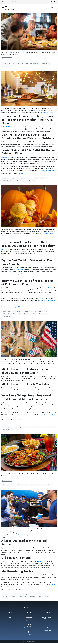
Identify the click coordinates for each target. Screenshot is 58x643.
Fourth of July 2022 (7, 427)
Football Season (16, 594)
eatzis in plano (16, 311)
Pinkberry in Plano (32, 313)
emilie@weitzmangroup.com (29, 627)
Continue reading (7, 59)
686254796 (20, 419)
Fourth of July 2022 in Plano (20, 427)
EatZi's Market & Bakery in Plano (10, 178)
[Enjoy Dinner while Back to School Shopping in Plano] (29, 31)
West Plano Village (7, 66)
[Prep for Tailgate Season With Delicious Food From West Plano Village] (29, 508)
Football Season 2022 (27, 311)
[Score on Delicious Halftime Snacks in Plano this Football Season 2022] (29, 206)
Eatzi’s (23, 548)
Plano (46, 363)
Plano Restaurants (11, 7)
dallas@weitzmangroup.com (10, 620)
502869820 (20, 589)
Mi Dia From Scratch (7, 376)
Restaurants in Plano (7, 180)
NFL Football (22, 313)
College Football (6, 311)
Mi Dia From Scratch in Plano (32, 63)
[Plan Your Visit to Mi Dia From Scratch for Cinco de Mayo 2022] (29, 452)
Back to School (6, 63)
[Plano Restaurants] (2, 8)
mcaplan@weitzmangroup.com (29, 620)
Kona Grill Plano (36, 594)
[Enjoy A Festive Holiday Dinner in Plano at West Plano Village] (29, 88)
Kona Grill (40, 561)
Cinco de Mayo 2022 (7, 484)
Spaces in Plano (22, 596)
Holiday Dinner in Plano (26, 178)
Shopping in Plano (46, 63)
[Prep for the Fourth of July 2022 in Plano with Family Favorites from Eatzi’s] (29, 339)
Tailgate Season (32, 596)
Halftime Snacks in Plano (41, 311)
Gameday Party (26, 594)
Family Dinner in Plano (18, 63)
